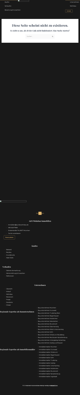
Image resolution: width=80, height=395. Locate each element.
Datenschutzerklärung (38, 385)
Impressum (28, 385)
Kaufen (7, 2)
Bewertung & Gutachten (12, 10)
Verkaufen (8, 6)
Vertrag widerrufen (49, 385)
